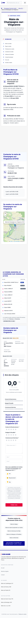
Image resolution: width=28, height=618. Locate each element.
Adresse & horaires (8, 54)
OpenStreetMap (17, 241)
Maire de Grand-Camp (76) (7, 598)
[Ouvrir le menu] (25, 2)
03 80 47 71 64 (12, 173)
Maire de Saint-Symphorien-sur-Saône (14, 527)
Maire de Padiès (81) (5, 590)
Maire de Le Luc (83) (5, 605)
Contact (3, 574)
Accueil (2, 567)
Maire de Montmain (14, 537)
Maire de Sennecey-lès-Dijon (14, 531)
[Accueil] (1, 8)
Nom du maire (7, 43)
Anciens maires (7, 62)
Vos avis (6, 59)
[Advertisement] (14, 139)
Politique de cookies (22, 614)
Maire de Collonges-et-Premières (14, 534)
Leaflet (11, 241)
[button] (15, 225)
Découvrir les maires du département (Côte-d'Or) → (14, 543)
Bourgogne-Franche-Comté (10, 8)
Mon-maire (6, 554)
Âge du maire (7, 46)
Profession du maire (8, 49)
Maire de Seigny (14, 524)
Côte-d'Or (20, 8)
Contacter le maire (8, 51)
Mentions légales (4, 571)
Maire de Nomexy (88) (6, 586)
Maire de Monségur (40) (6, 602)
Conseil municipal (8, 57)
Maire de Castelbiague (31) (7, 583)
